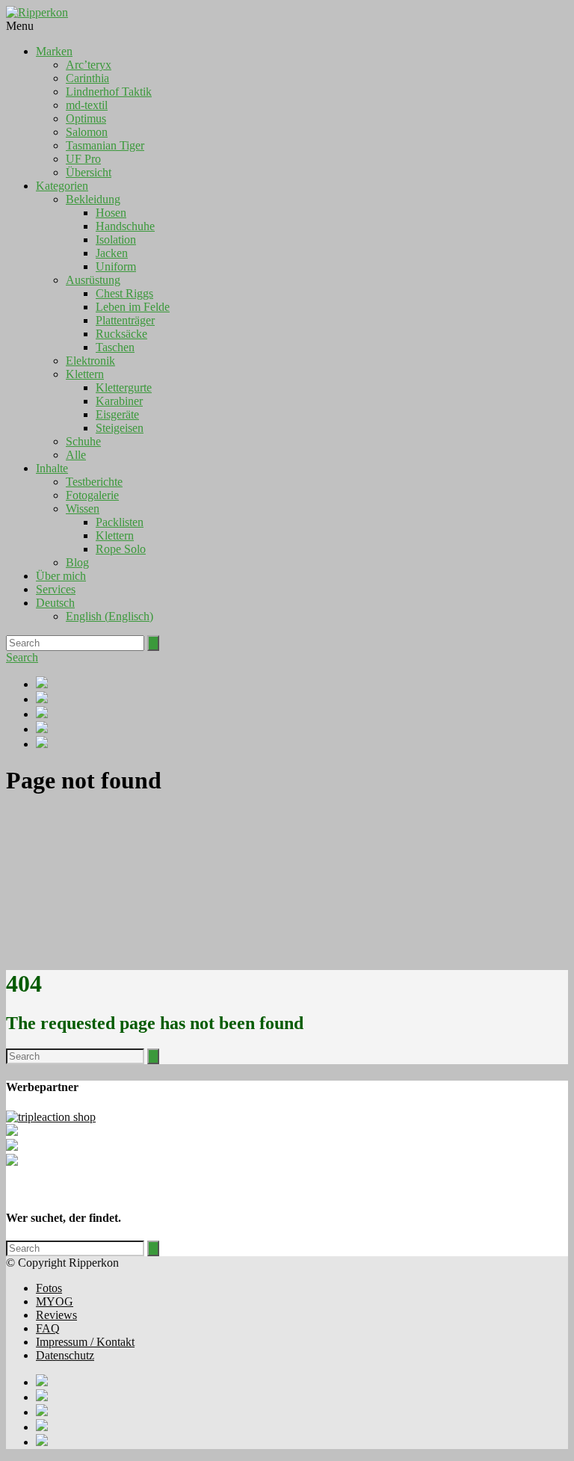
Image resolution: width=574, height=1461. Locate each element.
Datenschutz (65, 1355)
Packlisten (120, 522)
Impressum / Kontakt (85, 1341)
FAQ (48, 1328)
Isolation (116, 239)
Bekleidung (93, 199)
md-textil (87, 105)
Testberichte (94, 481)
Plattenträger (125, 320)
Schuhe (83, 441)
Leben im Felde (133, 306)
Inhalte (52, 468)
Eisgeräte (117, 414)
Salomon (87, 132)
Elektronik (90, 360)
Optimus (86, 118)
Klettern (85, 374)
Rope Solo (121, 549)
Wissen (82, 508)
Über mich (61, 575)
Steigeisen (120, 427)
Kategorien (62, 185)
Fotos (49, 1288)
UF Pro (83, 158)
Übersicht (88, 172)
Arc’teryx (88, 64)
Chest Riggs (124, 293)
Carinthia (87, 78)
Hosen (111, 212)
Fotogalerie (92, 495)
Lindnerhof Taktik (109, 91)
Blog (77, 562)
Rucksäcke (121, 333)
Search (22, 657)
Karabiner (119, 401)
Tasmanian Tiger (105, 145)
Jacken (112, 253)
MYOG (54, 1301)
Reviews (56, 1315)
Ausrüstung (93, 280)
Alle (76, 454)
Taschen (115, 347)
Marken (54, 51)
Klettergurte (124, 387)
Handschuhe (125, 226)
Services (55, 589)
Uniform (116, 266)
